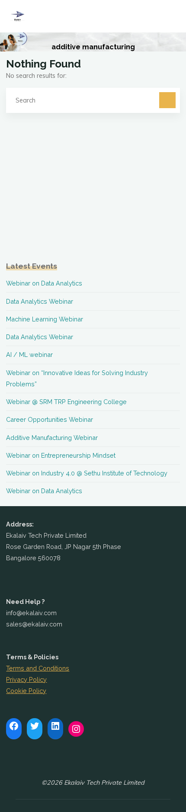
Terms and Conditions (37, 668)
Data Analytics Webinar (39, 301)
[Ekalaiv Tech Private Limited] (17, 16)
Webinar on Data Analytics (44, 283)
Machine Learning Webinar (44, 319)
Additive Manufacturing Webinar (52, 437)
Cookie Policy (26, 690)
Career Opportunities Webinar (49, 419)
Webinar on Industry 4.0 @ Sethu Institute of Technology (86, 473)
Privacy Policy (26, 679)
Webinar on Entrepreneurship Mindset (60, 455)
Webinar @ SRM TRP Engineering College (66, 401)
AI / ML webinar (29, 354)
